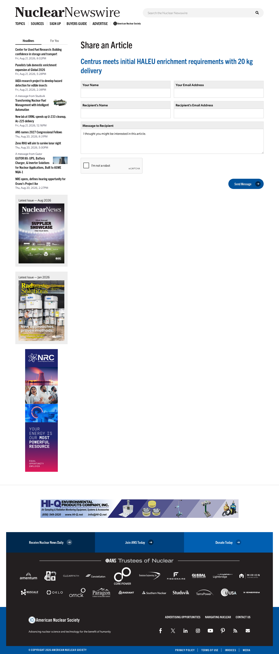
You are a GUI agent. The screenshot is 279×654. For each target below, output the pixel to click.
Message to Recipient (98, 125)
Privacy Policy (185, 650)
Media (246, 650)
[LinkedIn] (185, 630)
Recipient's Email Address (194, 105)
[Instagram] (198, 630)
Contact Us (243, 617)
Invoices (230, 650)
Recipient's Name (95, 105)
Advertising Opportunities (182, 617)
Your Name (91, 85)
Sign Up (55, 23)
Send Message (242, 184)
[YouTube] (210, 630)
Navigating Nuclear (218, 617)
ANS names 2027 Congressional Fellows (38, 132)
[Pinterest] (222, 630)
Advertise (100, 23)
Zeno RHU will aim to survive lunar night (38, 143)
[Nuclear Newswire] (235, 630)
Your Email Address (190, 85)
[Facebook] (160, 630)
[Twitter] (173, 630)
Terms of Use (209, 650)
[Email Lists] (247, 630)
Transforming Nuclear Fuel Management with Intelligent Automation (32, 104)
